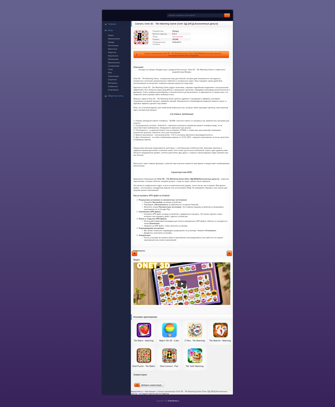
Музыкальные (114, 62)
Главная (112, 24)
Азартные (112, 52)
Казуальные (113, 56)
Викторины (112, 83)
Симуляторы (113, 76)
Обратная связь (115, 96)
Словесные (113, 86)
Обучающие (113, 59)
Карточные (112, 49)
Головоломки (113, 66)
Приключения (114, 39)
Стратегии (112, 79)
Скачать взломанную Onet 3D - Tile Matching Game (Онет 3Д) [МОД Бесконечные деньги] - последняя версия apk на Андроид (183, 54)
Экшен (111, 35)
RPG (110, 73)
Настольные (113, 45)
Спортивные (113, 90)
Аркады (111, 42)
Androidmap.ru (173, 401)
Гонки (110, 69)
